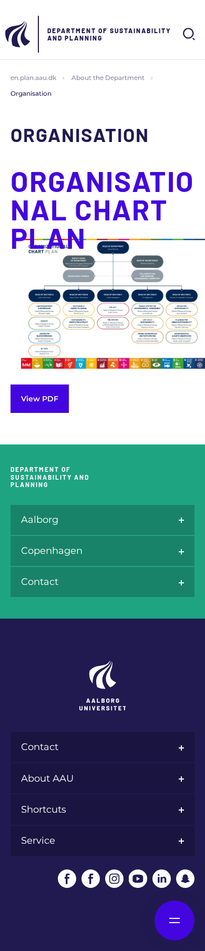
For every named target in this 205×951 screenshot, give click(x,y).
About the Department (108, 78)
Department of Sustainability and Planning (109, 34)
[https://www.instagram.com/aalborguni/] (114, 878)
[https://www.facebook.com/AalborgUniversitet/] (67, 878)
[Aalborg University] (18, 34)
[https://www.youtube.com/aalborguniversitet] (138, 878)
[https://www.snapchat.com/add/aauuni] (185, 878)
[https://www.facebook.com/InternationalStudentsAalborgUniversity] (90, 878)
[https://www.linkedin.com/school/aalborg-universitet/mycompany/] (161, 878)
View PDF (39, 398)
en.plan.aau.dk (33, 78)
